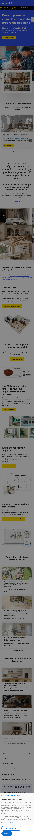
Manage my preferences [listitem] (11, 828)
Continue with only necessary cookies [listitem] (11, 795)
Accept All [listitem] (7, 833)
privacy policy (9, 822)
